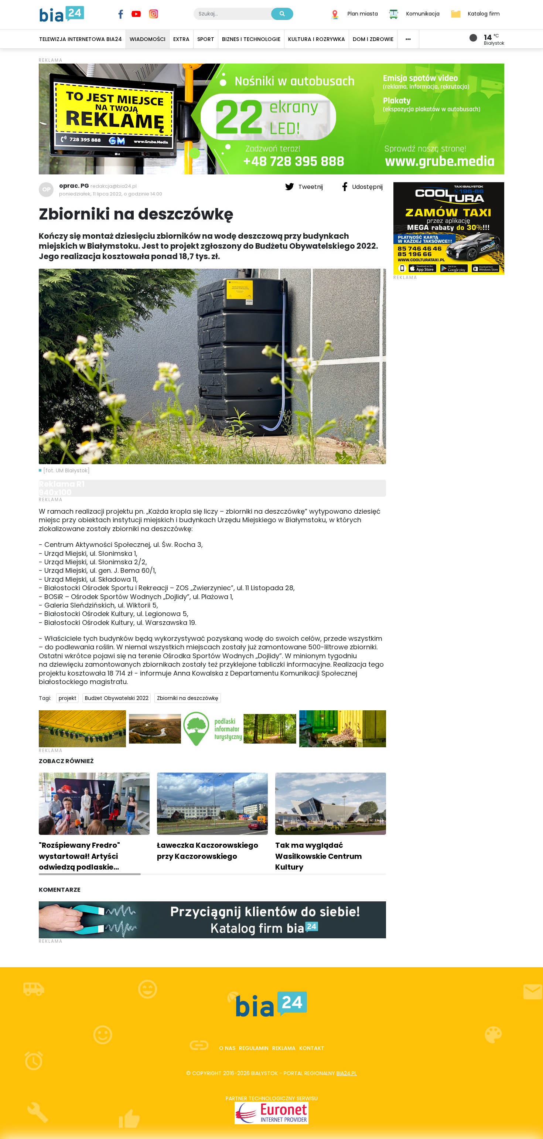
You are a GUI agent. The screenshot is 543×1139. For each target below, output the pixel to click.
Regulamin (254, 1048)
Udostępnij (367, 187)
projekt (67, 698)
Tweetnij (310, 187)
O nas (227, 1048)
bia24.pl (347, 1073)
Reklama (284, 1048)
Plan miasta (363, 13)
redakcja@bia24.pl (113, 186)
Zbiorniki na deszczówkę (187, 698)
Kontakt (311, 1048)
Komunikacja (423, 13)
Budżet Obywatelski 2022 (116, 698)
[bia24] (62, 13)
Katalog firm (484, 13)
